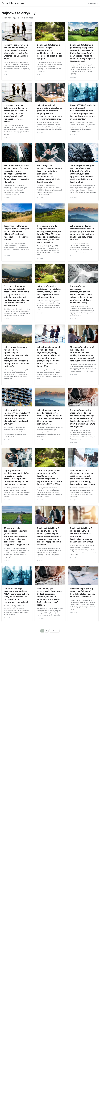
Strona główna (93, 3)
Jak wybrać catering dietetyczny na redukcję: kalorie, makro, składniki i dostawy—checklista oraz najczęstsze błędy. (49, 291)
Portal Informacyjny (13, 3)
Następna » (54, 631)
